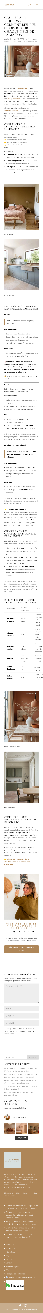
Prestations (10, 1248)
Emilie (9, 39)
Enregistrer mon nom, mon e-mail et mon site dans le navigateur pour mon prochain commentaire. (20, 1031)
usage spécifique (14, 99)
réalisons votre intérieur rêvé (21, 949)
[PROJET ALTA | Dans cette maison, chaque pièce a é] (33, 1128)
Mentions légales (12, 1266)
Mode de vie (17, 42)
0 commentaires (30, 42)
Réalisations (10, 1252)
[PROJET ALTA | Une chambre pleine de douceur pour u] (21, 1128)
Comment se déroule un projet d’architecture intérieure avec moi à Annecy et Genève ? (19, 1215)
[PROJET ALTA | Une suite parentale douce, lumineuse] (9, 1128)
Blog (7, 1255)
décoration (22, 88)
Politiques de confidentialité (16, 1274)
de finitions (12, 111)
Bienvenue (10, 1244)
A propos (9, 1259)
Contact (9, 1263)
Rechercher (33, 1057)
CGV (7, 1270)
